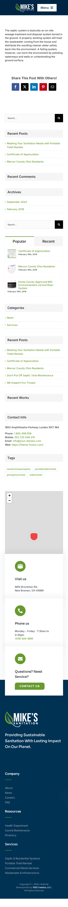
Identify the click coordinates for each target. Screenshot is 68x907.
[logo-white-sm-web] (25, 4)
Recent (48, 241)
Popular (19, 241)
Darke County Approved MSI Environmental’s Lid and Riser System (35, 285)
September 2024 (17, 201)
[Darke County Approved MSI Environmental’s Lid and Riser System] (12, 282)
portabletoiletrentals (45, 469)
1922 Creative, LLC (42, 887)
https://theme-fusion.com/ (27, 444)
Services (12, 325)
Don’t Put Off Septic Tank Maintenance (30, 375)
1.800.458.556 (22, 433)
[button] (34, 536)
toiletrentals (36, 474)
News (10, 317)
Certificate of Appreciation (23, 154)
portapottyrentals (16, 474)
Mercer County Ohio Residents (25, 161)
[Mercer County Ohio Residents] (12, 266)
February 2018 (15, 209)
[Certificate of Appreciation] (12, 251)
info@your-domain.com (27, 440)
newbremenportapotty (19, 469)
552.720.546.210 (25, 437)
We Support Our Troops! (21, 382)
